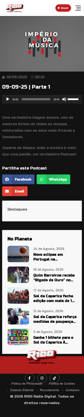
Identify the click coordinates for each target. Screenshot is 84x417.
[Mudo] (64, 99)
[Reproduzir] (8, 99)
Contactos (72, 390)
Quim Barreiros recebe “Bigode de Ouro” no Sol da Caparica (54, 278)
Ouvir (64, 8)
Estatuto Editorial (21, 390)
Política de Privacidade (26, 383)
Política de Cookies (62, 383)
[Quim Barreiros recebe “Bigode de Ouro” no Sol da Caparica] (18, 274)
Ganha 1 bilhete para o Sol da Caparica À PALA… (53, 340)
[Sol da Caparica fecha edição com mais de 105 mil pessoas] (18, 295)
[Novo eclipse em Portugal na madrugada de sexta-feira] (18, 254)
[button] (18, 179)
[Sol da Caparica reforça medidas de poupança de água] (18, 316)
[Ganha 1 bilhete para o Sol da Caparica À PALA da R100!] (18, 337)
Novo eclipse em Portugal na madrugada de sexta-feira (53, 257)
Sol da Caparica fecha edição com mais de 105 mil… (54, 298)
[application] (42, 99)
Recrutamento (49, 390)
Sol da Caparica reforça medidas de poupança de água (54, 319)
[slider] (74, 99)
